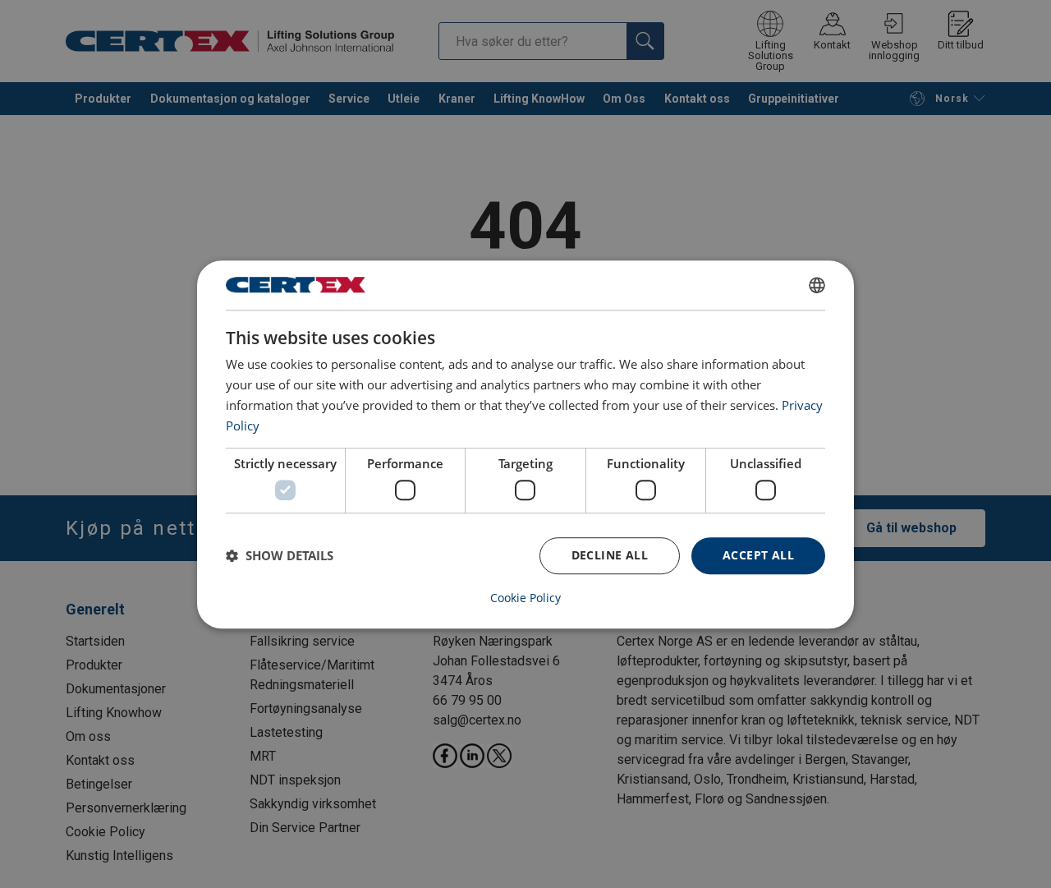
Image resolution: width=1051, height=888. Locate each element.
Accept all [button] (758, 555)
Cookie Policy (525, 597)
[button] (279, 555)
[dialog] (525, 444)
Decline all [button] (609, 555)
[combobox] (817, 285)
